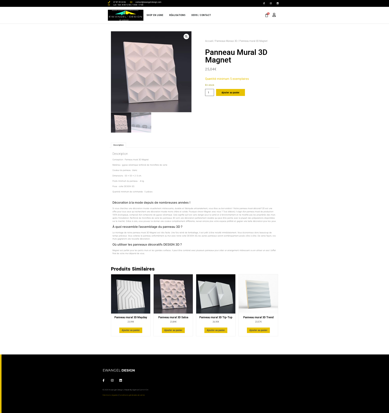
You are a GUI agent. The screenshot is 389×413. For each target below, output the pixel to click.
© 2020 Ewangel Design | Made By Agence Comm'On (125, 390)
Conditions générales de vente (132, 395)
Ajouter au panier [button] (131, 330)
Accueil (209, 41)
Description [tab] (118, 145)
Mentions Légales (110, 395)
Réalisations (177, 15)
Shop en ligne (154, 15)
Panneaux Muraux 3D (226, 41)
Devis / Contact (201, 15)
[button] (186, 36)
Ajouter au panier (230, 92)
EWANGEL (119, 370)
